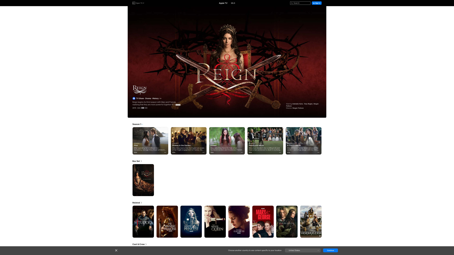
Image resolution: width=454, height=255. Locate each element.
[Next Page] (324, 141)
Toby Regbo (308, 104)
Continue (330, 250)
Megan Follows (298, 108)
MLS (233, 3)
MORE (178, 105)
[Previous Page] (130, 141)
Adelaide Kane (297, 104)
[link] (137, 161)
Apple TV (223, 3)
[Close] (116, 250)
